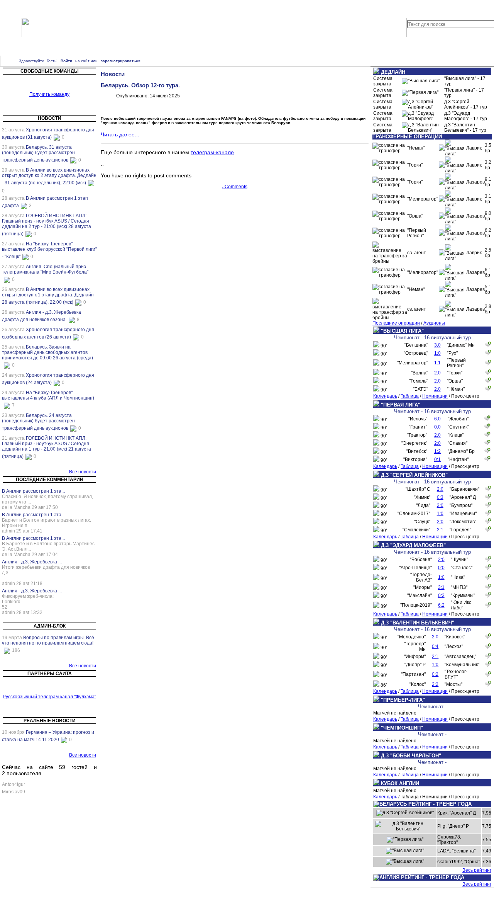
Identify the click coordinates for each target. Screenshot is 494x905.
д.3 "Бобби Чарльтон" (109, 47)
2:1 (440, 529)
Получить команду (49, 94)
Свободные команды (144, 7)
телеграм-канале (212, 152)
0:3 (440, 497)
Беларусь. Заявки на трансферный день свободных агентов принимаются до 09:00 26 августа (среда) (47, 352)
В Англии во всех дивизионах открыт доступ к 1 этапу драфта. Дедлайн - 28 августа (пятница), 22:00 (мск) (49, 296)
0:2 (435, 674)
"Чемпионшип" (69, 47)
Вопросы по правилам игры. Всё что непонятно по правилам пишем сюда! (48, 640)
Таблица (410, 396)
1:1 (437, 363)
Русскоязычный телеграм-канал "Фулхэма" (49, 696)
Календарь (385, 396)
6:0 (437, 419)
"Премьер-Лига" (34, 47)
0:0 (437, 427)
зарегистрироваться (120, 61)
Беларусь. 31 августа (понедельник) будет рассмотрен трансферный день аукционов (38, 154)
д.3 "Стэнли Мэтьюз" (155, 47)
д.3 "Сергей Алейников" (272, 47)
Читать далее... (120, 134)
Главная (28, 7)
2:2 (435, 684)
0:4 (435, 646)
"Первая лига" (230, 47)
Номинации (435, 396)
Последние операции (396, 323)
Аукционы (434, 323)
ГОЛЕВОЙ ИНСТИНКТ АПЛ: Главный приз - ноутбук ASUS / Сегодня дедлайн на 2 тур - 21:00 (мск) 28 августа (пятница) (46, 224)
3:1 (441, 587)
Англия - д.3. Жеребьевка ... (32, 562)
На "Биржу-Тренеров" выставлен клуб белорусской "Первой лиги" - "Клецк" (49, 250)
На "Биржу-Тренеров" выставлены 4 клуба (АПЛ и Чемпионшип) (48, 395)
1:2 (437, 451)
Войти (66, 61)
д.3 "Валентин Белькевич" (70, 51)
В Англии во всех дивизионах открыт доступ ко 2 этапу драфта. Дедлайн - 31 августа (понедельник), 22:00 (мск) (49, 176)
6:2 (441, 605)
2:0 (437, 373)
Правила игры (100, 7)
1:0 (437, 353)
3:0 (437, 345)
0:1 (437, 459)
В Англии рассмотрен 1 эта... (33, 491)
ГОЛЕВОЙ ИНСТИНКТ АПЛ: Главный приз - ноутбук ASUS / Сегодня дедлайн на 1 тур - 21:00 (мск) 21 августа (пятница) (46, 447)
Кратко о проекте (61, 7)
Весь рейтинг (476, 870)
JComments (234, 186)
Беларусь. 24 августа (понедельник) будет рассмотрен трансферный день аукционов (38, 422)
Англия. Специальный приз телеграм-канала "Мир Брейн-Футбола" (45, 269)
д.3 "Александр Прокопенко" (328, 47)
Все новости (82, 472)
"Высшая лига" (196, 47)
